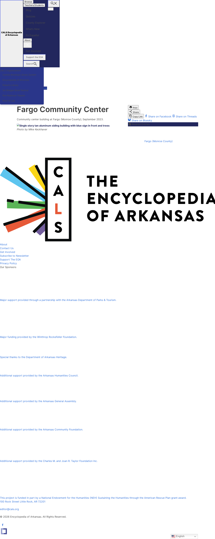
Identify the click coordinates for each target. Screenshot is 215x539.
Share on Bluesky (141, 120)
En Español (32, 35)
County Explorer (35, 22)
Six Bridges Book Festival (15, 90)
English (179, 536)
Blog (28, 10)
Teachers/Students (34, 5)
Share (135, 112)
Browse (28, 1)
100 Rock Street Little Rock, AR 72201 (22, 501)
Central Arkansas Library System (19, 74)
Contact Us (7, 248)
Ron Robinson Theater (14, 95)
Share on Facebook (159, 116)
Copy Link (137, 116)
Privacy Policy (8, 263)
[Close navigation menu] (27, 45)
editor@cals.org (9, 509)
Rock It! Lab (9, 100)
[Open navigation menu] (51, 9)
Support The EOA (10, 259)
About (28, 40)
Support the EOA (34, 57)
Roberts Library (10, 85)
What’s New (33, 29)
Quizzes (30, 16)
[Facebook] (2, 524)
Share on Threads (186, 116)
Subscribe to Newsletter (14, 255)
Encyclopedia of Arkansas (16, 80)
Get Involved (33, 51)
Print (134, 108)
